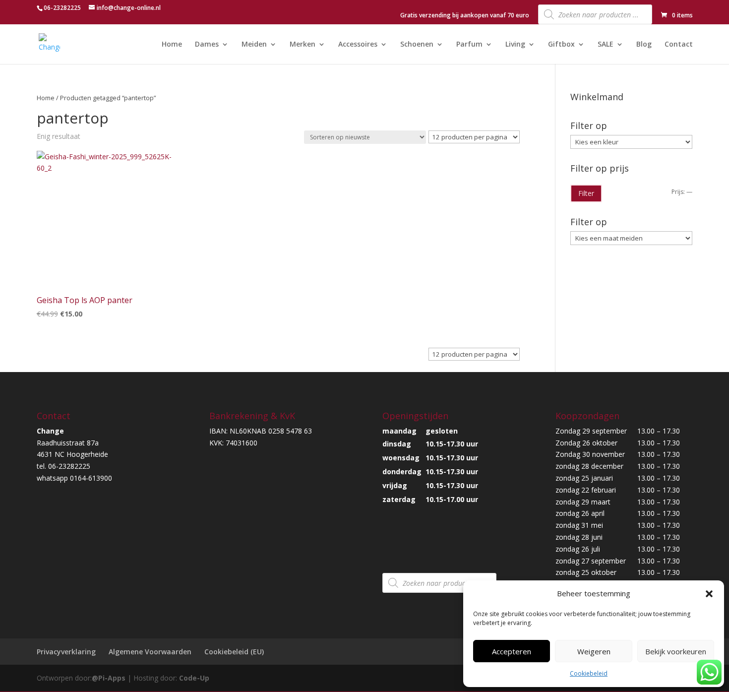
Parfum (469, 45)
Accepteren (511, 651)
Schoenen (416, 45)
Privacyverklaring (66, 651)
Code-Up (194, 678)
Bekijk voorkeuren (675, 651)
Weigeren (593, 651)
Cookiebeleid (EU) (234, 651)
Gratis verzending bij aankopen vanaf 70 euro (464, 15)
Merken (302, 45)
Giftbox (561, 45)
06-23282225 (62, 7)
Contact (679, 45)
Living (515, 45)
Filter (586, 193)
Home (172, 45)
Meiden (254, 45)
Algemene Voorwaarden (150, 651)
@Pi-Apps (108, 678)
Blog (644, 45)
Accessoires (357, 45)
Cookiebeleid (589, 673)
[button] (709, 594)
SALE (605, 45)
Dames (207, 45)
